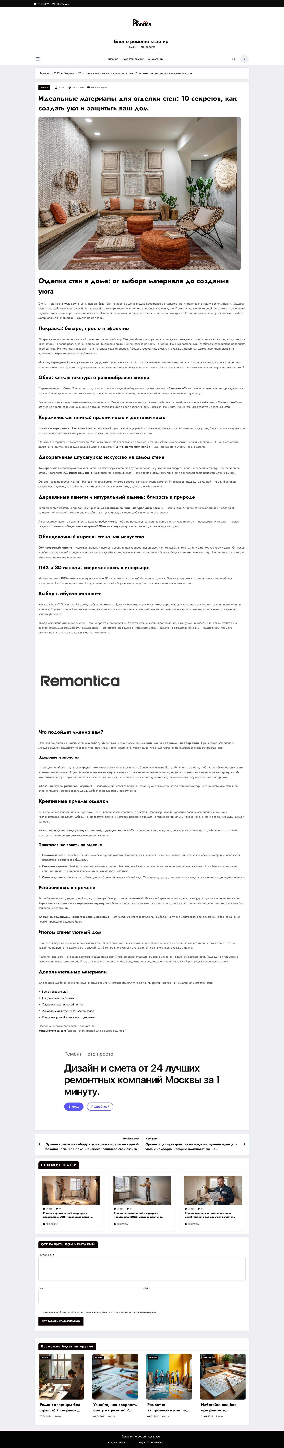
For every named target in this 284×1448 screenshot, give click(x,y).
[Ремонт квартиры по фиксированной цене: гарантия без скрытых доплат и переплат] (213, 1190)
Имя (40, 1288)
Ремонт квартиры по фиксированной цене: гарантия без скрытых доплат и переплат (209, 1215)
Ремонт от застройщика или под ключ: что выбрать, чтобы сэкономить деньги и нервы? (168, 1407)
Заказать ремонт (132, 59)
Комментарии (46, 1254)
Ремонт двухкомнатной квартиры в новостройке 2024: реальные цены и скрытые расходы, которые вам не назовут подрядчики (67, 1215)
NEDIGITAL (132, 1442)
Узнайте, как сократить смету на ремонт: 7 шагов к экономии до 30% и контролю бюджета (115, 1407)
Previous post (131, 1138)
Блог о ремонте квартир (141, 41)
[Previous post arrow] (39, 1144)
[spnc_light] (244, 59)
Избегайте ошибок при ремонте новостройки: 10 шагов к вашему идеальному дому (219, 1407)
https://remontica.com (52, 1031)
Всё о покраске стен (55, 991)
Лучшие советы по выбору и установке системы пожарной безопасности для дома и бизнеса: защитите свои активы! (92, 1146)
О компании (156, 59)
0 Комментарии (99, 87)
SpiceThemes (169, 1442)
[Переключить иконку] (37, 59)
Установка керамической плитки (62, 1004)
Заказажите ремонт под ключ (141, 1436)
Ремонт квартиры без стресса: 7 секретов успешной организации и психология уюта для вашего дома (60, 1407)
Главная (113, 59)
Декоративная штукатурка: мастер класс (68, 1011)
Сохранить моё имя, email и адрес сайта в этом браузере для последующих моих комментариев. (100, 1312)
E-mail (146, 1288)
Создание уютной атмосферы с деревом (68, 1017)
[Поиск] (234, 59)
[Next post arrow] (245, 1144)
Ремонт (44, 87)
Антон (62, 87)
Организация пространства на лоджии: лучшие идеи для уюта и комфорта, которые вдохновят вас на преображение (191, 1146)
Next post (151, 1138)
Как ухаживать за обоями (58, 998)
